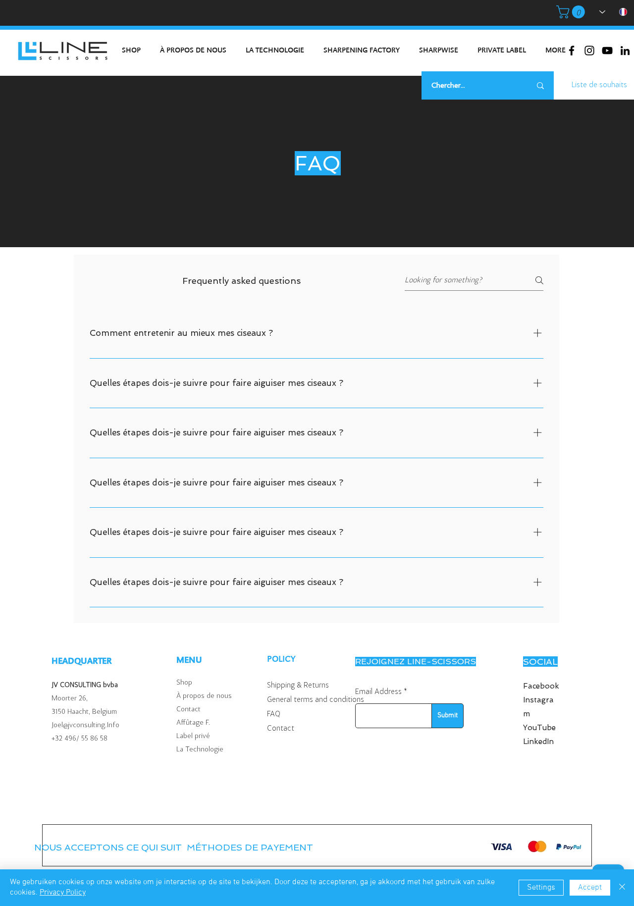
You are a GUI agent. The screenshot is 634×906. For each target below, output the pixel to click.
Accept (590, 888)
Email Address (378, 692)
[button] (572, 11)
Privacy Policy (63, 893)
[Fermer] (622, 887)
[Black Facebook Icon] (571, 50)
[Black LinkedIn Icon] (625, 50)
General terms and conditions (315, 700)
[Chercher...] (540, 85)
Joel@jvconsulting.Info (85, 725)
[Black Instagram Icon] (589, 50)
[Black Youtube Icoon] (607, 50)
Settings (541, 888)
